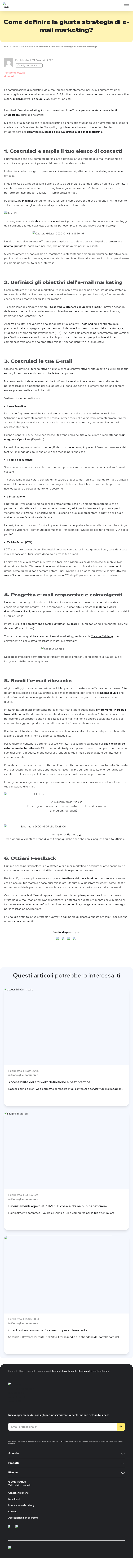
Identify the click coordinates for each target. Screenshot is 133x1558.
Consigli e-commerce (28, 65)
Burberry (74, 834)
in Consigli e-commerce (23, 1075)
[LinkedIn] (69, 939)
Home (11, 1371)
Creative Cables (102, 636)
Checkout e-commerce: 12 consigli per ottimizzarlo (47, 1330)
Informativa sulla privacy (89, 1441)
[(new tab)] (9, 1528)
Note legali (14, 1499)
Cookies (12, 1511)
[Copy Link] (75, 939)
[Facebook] (63, 939)
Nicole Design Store (102, 225)
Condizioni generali (18, 1492)
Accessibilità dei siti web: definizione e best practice (49, 1082)
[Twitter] (58, 939)
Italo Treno (74, 801)
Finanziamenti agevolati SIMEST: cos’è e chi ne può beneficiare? (57, 1206)
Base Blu (83, 200)
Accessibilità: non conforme (23, 1517)
